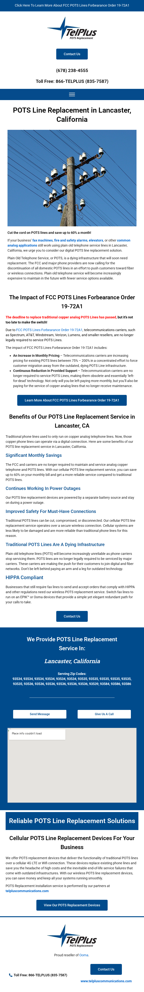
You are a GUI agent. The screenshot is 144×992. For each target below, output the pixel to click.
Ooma (83, 955)
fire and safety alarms (70, 240)
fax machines (42, 240)
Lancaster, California (72, 661)
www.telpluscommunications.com (106, 981)
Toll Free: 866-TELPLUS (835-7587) (72, 81)
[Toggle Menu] (72, 94)
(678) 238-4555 (72, 70)
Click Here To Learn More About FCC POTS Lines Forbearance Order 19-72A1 (72, 5)
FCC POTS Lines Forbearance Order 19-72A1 (49, 330)
